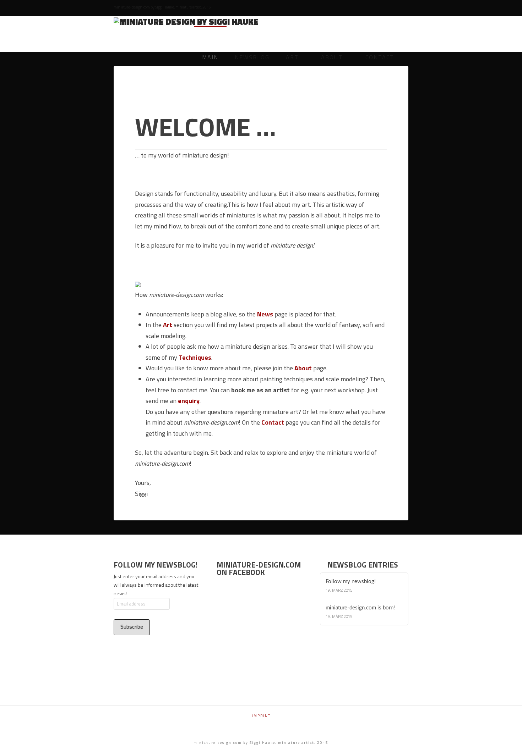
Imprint (261, 715)
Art (167, 325)
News (265, 314)
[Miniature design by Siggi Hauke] (186, 21)
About (303, 368)
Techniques (195, 357)
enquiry (189, 400)
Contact (272, 422)
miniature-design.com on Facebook (259, 568)
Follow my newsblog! (351, 581)
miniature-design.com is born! (360, 607)
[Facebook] (405, 8)
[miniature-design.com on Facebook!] (138, 284)
